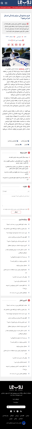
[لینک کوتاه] (23, 44)
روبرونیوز (21, 69)
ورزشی (17, 416)
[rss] (21, 411)
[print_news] (20, 44)
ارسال (16, 212)
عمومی (11, 419)
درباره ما (16, 402)
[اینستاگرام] (18, 411)
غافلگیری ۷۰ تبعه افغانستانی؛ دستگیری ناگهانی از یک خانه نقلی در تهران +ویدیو (16, 162)
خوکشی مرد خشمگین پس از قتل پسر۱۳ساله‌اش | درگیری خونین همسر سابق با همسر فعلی (17, 168)
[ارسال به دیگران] (16, 44)
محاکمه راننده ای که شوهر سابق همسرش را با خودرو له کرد (15, 179)
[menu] (6, 3)
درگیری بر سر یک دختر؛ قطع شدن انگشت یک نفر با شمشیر (16, 173)
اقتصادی (22, 416)
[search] (2, 3)
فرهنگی (12, 416)
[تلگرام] (8, 44)
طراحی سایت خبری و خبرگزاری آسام (14, 423)
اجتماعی (21, 419)
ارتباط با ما (16, 399)
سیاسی (27, 416)
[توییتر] (12, 44)
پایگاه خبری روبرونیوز (18, 393)
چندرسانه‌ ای (6, 416)
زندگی (15, 419)
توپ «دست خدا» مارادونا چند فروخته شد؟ (21, 7)
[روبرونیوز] (24, 3)
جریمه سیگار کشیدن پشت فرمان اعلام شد (18, 157)
